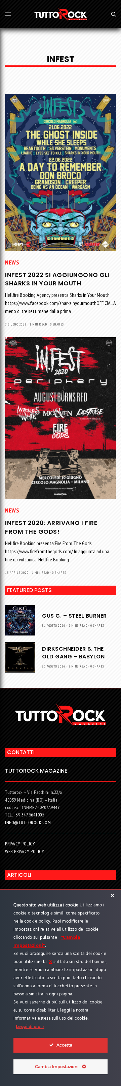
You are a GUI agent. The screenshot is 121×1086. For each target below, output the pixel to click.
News (12, 262)
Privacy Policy (20, 844)
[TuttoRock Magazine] (60, 14)
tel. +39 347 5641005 (24, 815)
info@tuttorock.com (28, 822)
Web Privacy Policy (24, 851)
